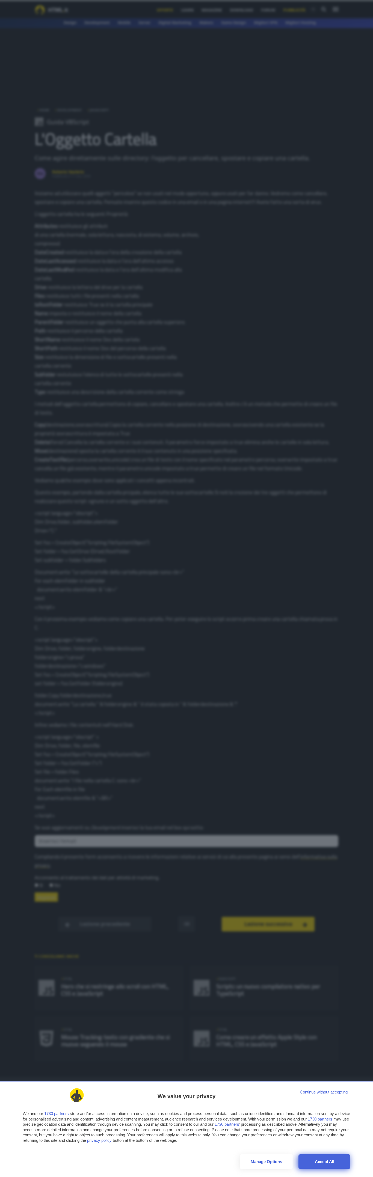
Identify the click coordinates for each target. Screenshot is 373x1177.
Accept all (324, 1161)
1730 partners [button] (56, 1113)
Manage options (266, 1161)
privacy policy (99, 1140)
